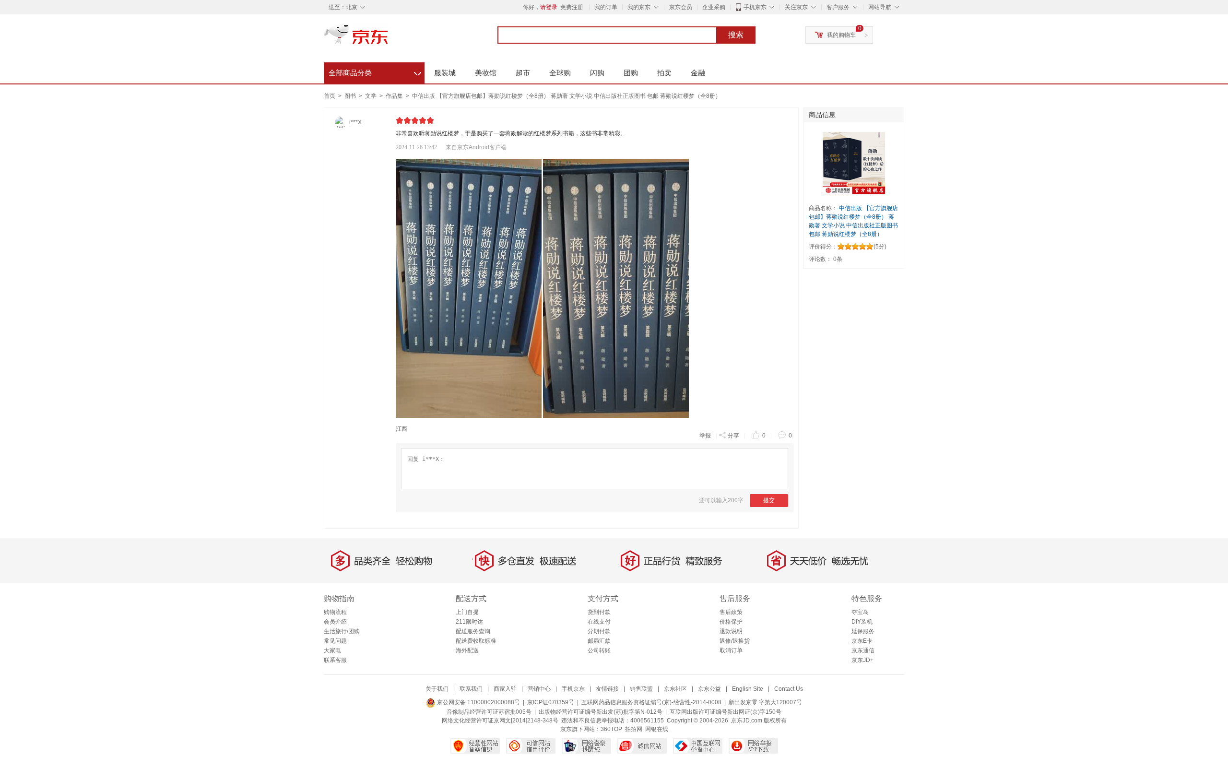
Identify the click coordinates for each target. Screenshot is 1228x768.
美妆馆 (485, 73)
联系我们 (471, 688)
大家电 (332, 650)
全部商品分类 (375, 71)
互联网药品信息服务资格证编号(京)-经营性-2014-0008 (651, 702)
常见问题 (335, 641)
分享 (733, 435)
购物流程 (335, 612)
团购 (631, 73)
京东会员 (680, 7)
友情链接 (607, 688)
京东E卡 (862, 641)
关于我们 (437, 688)
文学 (371, 96)
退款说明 (731, 631)
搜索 (736, 35)
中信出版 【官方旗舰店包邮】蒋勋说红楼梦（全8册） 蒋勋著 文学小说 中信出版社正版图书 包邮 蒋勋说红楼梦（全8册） (566, 96)
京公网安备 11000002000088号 (478, 702)
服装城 (445, 73)
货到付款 (599, 612)
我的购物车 (841, 35)
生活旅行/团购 (342, 631)
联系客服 (335, 660)
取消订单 (731, 650)
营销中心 (539, 688)
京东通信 (862, 650)
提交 (769, 500)
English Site (747, 688)
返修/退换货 (735, 641)
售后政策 (731, 612)
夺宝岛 (860, 612)
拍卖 (664, 73)
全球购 (560, 73)
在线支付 (599, 621)
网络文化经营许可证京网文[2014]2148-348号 (500, 720)
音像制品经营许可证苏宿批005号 (489, 712)
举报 (705, 435)
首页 (329, 96)
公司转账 (599, 650)
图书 (350, 96)
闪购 (597, 73)
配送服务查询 (473, 631)
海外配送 (467, 650)
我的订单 (605, 7)
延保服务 (862, 631)
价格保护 (731, 621)
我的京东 (638, 7)
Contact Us (788, 688)
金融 (698, 73)
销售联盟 (641, 688)
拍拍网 (633, 729)
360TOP (611, 729)
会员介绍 (335, 621)
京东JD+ (862, 660)
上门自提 (467, 612)
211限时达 (469, 621)
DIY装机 (862, 621)
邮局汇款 (599, 641)
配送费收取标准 (476, 641)
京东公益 (709, 688)
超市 (523, 73)
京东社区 (675, 688)
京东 (388, 38)
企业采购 (713, 7)
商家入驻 (505, 688)
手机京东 (755, 7)
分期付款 (599, 631)
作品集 (395, 96)
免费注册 (571, 7)
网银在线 (656, 729)
